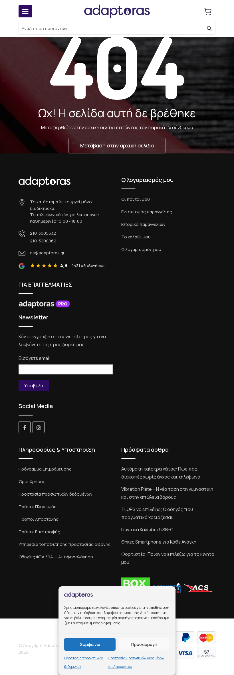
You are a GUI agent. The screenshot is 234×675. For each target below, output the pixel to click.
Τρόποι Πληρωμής (38, 507)
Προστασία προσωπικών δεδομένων (55, 494)
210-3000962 (43, 241)
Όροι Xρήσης (32, 482)
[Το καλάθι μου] (207, 11)
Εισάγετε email (34, 358)
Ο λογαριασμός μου (141, 249)
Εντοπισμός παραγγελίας (146, 212)
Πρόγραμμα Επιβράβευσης (45, 469)
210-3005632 (43, 233)
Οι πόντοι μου (135, 199)
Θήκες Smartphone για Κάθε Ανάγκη (158, 542)
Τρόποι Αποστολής (38, 519)
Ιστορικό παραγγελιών (143, 224)
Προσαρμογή (144, 644)
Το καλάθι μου (136, 237)
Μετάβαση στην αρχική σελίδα (117, 145)
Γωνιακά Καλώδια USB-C (147, 529)
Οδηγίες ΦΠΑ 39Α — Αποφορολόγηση (56, 557)
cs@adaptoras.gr (47, 253)
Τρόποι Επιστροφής (39, 532)
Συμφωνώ (90, 644)
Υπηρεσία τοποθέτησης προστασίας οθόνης (65, 544)
